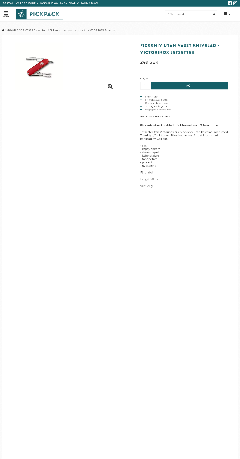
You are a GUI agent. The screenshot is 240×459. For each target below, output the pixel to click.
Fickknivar (40, 30)
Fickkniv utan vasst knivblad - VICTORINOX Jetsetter (83, 30)
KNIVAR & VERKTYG (19, 30)
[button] (229, 13)
